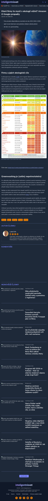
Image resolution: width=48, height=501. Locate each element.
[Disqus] (24, 265)
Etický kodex (25, 494)
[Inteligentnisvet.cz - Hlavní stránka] (9, 2)
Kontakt (18, 494)
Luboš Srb (3, 16)
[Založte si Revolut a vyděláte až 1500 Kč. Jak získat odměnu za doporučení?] (12, 445)
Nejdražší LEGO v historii (31, 6)
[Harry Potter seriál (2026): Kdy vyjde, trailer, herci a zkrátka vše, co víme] (12, 406)
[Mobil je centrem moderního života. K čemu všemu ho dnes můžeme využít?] (12, 389)
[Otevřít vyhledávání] (43, 2)
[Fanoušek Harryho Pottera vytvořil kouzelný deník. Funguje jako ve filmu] (12, 315)
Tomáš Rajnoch (28, 288)
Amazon (4, 220)
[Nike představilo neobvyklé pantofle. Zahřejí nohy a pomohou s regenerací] (12, 294)
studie (17, 77)
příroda (26, 220)
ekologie (15, 220)
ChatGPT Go (6, 6)
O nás (7, 494)
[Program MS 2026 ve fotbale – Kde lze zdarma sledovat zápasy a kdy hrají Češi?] (12, 371)
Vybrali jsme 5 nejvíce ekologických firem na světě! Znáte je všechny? (26, 167)
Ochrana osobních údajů (36, 494)
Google (20, 220)
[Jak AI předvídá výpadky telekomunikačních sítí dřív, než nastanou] (12, 333)
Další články (24, 476)
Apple (27, 194)
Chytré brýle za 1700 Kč (17, 6)
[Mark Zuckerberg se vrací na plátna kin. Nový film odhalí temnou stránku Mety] (12, 350)
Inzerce (12, 494)
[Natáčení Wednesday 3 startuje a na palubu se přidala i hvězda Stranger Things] (12, 462)
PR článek (27, 327)
